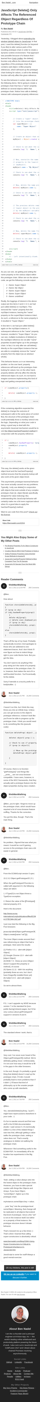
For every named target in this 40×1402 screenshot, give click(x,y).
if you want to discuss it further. (20, 1276)
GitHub (20, 265)
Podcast (26, 1371)
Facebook (28, 1362)
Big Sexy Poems (10, 1388)
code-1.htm (5, 265)
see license (21, 1294)
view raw (35, 265)
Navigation (33, 2)
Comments (4, 34)
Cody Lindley (17, 58)
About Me (17, 1374)
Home (9, 1371)
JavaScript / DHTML (25, 32)
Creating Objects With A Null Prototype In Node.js (22, 551)
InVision (27, 1377)
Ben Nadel (8, 29)
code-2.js (5, 401)
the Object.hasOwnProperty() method (20, 431)
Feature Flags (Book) (19, 1394)
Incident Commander (18, 1391)
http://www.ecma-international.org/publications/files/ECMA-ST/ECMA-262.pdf (19, 916)
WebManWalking (17, 585)
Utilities (18, 1377)
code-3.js (5, 461)
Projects (7, 1374)
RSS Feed (19, 1379)
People (10, 1377)
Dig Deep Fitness (27, 1388)
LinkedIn (18, 1362)
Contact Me (28, 1374)
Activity (18, 1371)
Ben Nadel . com (9, 2)
